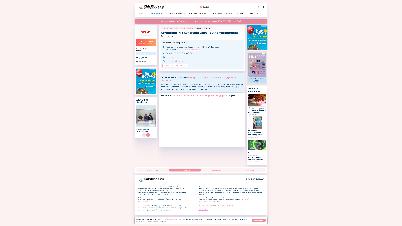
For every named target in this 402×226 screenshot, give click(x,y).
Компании (155, 13)
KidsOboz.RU (185, 170)
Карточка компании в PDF (176, 66)
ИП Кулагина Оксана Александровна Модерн (198, 79)
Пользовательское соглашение (234, 198)
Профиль (142, 54)
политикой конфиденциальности (148, 221)
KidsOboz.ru (148, 205)
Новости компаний (254, 89)
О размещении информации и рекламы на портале (216, 205)
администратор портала (256, 181)
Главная (142, 13)
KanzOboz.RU (152, 170)
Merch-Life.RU (250, 170)
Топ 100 (206, 7)
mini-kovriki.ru (172, 57)
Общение (240, 13)
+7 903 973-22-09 (254, 179)
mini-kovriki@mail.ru (174, 61)
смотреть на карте (192, 49)
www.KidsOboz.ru (144, 201)
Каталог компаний (186, 28)
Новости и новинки (175, 13)
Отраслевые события (221, 13)
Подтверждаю (258, 220)
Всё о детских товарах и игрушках (153, 8)
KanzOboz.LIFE (217, 170)
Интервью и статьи (197, 13)
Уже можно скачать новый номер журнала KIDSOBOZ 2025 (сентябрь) (201, 21)
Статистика (143, 57)
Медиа (253, 13)
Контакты (143, 62)
